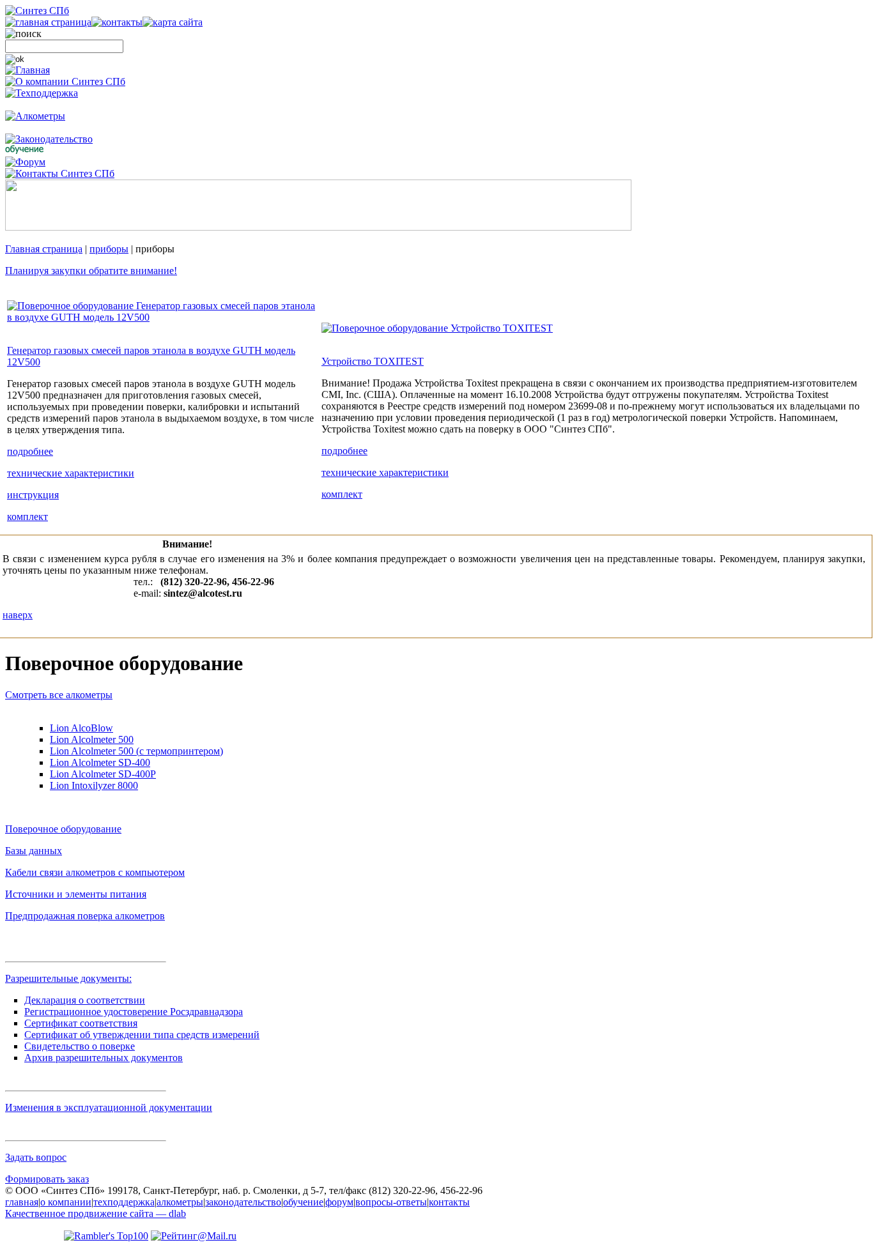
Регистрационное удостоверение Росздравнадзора (133, 1011)
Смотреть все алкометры (58, 694)
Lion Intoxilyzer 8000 (94, 785)
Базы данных (33, 850)
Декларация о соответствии (84, 1000)
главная (21, 1202)
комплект (27, 516)
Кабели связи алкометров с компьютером (95, 872)
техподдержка (124, 1202)
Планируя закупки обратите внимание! (91, 270)
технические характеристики (70, 473)
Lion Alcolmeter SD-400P (103, 774)
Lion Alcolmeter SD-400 (100, 762)
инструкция (33, 494)
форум (339, 1202)
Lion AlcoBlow (81, 728)
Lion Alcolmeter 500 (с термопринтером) (136, 751)
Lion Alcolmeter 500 (92, 739)
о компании (65, 1202)
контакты (449, 1202)
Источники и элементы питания (75, 894)
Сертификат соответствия (80, 1023)
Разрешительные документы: (68, 978)
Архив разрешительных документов (103, 1057)
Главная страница (43, 248)
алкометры (180, 1202)
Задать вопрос (35, 1157)
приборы (108, 248)
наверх (18, 614)
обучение (303, 1202)
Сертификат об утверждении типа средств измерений (141, 1034)
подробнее (30, 451)
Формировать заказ (47, 1179)
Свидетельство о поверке (79, 1046)
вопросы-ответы (391, 1202)
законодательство (243, 1202)
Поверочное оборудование (63, 828)
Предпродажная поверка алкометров (85, 915)
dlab (95, 1213)
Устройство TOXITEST (372, 361)
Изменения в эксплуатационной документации (108, 1107)
